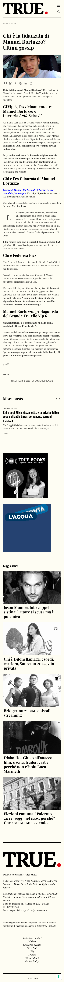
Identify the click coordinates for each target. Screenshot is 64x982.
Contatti (32, 950)
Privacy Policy (32, 953)
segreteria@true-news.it (35, 906)
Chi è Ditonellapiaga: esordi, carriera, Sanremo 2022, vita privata (29, 660)
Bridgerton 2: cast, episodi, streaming (27, 709)
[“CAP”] (27, 523)
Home (5, 23)
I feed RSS (32, 944)
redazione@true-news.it (24, 893)
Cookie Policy (32, 957)
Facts (13, 23)
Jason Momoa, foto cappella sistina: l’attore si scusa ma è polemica (29, 608)
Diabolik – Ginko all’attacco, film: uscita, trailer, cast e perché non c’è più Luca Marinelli (28, 760)
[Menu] (58, 5)
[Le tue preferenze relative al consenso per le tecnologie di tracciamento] (59, 977)
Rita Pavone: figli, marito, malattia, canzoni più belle (30, 414)
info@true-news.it (46, 921)
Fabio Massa (31, 870)
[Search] (58, 12)
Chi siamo (32, 937)
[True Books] (25, 492)
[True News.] (25, 8)
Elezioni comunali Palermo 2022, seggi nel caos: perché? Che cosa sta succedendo (29, 814)
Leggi (5, 430)
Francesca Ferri (22, 876)
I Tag (31, 947)
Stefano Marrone (39, 876)
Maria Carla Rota (23, 880)
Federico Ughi (40, 880)
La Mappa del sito (32, 940)
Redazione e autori (32, 934)
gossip (6, 364)
